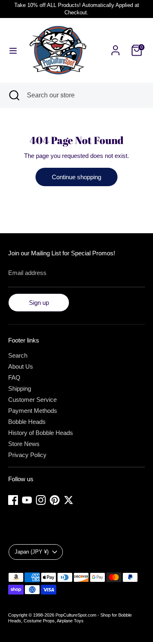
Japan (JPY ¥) (32, 552)
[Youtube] (27, 500)
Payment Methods (32, 410)
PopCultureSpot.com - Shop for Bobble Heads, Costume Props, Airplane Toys (70, 618)
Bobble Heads (27, 421)
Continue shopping (76, 176)
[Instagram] (41, 500)
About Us (20, 366)
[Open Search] (13, 95)
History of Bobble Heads (40, 432)
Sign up (39, 302)
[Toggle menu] (13, 50)
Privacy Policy (27, 454)
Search (17, 355)
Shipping (19, 388)
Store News (24, 443)
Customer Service (32, 399)
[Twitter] (68, 500)
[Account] (115, 45)
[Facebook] (13, 500)
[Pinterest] (55, 500)
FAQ (14, 377)
